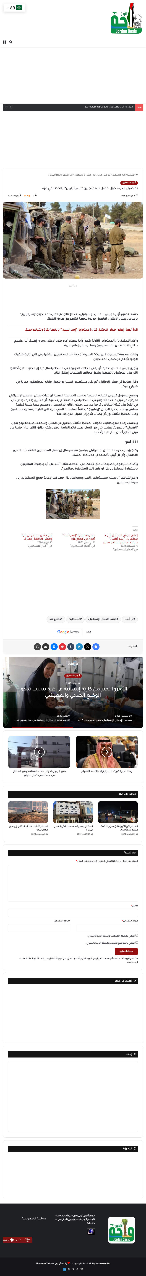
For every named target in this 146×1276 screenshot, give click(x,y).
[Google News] (68, 632)
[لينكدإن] (79, 646)
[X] (87, 646)
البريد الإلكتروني (130, 921)
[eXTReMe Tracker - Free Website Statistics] (91, 1234)
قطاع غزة (55, 619)
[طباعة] (37, 646)
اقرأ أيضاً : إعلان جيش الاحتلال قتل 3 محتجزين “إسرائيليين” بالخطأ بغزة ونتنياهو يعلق (81, 330)
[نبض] (64, 1269)
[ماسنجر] (54, 646)
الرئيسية (131, 175)
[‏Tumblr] (70, 646)
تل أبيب (129, 619)
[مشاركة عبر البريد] (45, 646)
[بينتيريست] (62, 646)
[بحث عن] (10, 42)
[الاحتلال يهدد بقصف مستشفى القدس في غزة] (73, 812)
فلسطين (74, 619)
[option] (73, 692)
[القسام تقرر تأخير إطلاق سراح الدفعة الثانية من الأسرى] (118, 812)
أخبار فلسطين (119, 175)
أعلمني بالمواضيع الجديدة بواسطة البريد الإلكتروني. (110, 943)
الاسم (134, 906)
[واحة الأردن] (126, 19)
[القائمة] (4, 42)
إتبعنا (129, 1054)
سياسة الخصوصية (34, 1218)
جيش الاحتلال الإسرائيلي (102, 619)
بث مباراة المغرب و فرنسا (121, 107)
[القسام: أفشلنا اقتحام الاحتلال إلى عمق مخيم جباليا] (28, 812)
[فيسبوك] (96, 646)
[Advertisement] (73, 75)
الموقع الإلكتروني (62, 921)
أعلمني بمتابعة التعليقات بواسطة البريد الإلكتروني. (111, 936)
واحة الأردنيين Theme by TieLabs (51, 1264)
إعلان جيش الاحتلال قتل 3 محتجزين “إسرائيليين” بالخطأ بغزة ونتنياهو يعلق (120, 539)
